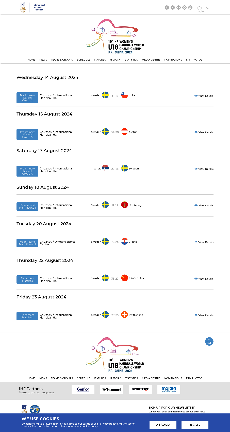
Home (31, 59)
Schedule (83, 59)
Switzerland (136, 314)
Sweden (96, 95)
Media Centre (151, 59)
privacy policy (108, 423)
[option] (83, 389)
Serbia (97, 168)
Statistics (131, 59)
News (43, 59)
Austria (133, 132)
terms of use (90, 423)
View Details (205, 95)
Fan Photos (194, 59)
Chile (132, 95)
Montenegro (136, 205)
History (115, 59)
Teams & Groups (62, 59)
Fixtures (100, 59)
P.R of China (136, 278)
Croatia (133, 241)
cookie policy (90, 426)
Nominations (173, 59)
